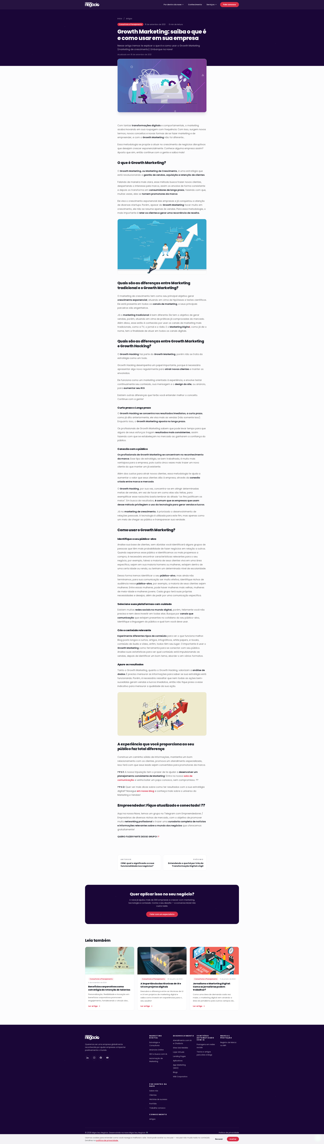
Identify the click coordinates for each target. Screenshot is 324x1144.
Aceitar (232, 1139)
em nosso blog (145, 791)
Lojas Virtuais (178, 1052)
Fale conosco (229, 4)
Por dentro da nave (172, 4)
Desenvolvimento (182, 1036)
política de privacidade (107, 1140)
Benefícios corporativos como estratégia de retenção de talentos (109, 988)
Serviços (211, 4)
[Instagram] (94, 1057)
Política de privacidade (229, 1132)
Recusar (219, 1139)
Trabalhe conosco (157, 1108)
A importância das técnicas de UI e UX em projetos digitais (160, 985)
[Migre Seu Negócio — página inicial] (92, 4)
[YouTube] (107, 1057)
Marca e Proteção (226, 1037)
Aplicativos (178, 1060)
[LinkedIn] (87, 1057)
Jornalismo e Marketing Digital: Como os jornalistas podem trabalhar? (211, 986)
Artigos (129, 18)
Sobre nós (153, 1090)
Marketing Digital (155, 1037)
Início (119, 18)
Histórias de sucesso (158, 1099)
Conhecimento (195, 4)
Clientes (153, 1095)
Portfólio (153, 1103)
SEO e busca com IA (158, 1054)
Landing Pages (179, 1056)
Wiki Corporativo (180, 1076)
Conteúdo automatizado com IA (205, 1038)
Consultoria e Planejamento (130, 24)
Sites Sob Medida (180, 1047)
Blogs (175, 1072)
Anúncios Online (156, 1049)
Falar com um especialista (162, 914)
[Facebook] (100, 1057)
